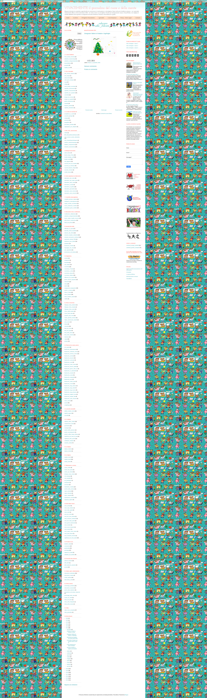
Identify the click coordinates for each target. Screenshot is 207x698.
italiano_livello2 (67, 451)
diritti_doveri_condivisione (70, 220)
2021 (67, 627)
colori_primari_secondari (69, 86)
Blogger (126, 694)
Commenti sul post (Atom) (106, 113)
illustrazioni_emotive (69, 245)
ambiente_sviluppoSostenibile (71, 61)
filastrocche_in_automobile (70, 370)
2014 (67, 680)
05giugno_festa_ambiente (70, 305)
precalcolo (66, 120)
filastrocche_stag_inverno (70, 390)
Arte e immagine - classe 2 (132, 45)
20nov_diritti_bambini (69, 311)
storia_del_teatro (68, 599)
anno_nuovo (67, 322)
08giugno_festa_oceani (69, 309)
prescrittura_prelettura (69, 124)
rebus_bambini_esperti (69, 296)
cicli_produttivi (67, 478)
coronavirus (67, 546)
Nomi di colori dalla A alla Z (132, 74)
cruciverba (66, 266)
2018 (67, 672)
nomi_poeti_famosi (68, 533)
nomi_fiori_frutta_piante (69, 520)
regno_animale (67, 491)
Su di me (75, 18)
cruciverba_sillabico (68, 275)
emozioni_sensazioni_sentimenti (71, 237)
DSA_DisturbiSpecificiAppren (70, 140)
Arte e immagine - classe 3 (132, 47)
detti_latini (66, 562)
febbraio (69, 664)
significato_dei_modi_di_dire (70, 436)
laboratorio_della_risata (69, 182)
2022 (67, 626)
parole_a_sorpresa (68, 290)
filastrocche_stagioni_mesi (70, 394)
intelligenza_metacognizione (70, 201)
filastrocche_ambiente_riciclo (70, 351)
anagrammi (66, 260)
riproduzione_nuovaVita (69, 497)
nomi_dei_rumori (68, 514)
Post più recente (89, 110)
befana (66, 324)
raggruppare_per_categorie (70, 126)
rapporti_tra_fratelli (68, 552)
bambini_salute (67, 543)
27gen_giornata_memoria (70, 317)
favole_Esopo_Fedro (69, 155)
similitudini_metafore (69, 440)
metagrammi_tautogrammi (70, 288)
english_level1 (67, 457)
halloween (66, 337)
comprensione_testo (68, 423)
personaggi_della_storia (69, 595)
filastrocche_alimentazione (70, 349)
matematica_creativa (69, 486)
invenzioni (66, 484)
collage (66, 84)
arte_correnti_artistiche (69, 73)
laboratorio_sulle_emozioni (70, 193)
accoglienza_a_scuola (69, 113)
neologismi (66, 428)
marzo (68, 662)
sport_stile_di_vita (68, 579)
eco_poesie (67, 347)
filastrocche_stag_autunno (70, 385)
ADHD (65, 132)
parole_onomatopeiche (69, 432)
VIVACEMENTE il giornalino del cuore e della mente (100, 8)
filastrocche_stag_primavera (70, 392)
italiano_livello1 (67, 449)
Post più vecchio (118, 110)
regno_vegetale (67, 495)
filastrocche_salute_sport (69, 381)
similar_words (67, 461)
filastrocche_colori (68, 362)
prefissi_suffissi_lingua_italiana (71, 434)
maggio (69, 658)
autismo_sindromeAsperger (70, 142)
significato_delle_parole (69, 438)
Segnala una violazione (70, 684)
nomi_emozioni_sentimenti (70, 518)
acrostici (66, 258)
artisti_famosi (67, 77)
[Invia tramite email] (88, 60)
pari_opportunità (68, 250)
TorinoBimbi (129, 278)
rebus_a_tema (67, 292)
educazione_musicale (69, 588)
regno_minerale (67, 493)
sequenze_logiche (68, 499)
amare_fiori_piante (68, 469)
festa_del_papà (67, 330)
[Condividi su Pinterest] (94, 60)
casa (65, 82)
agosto (68, 655)
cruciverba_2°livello (68, 268)
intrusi (65, 283)
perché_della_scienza (69, 489)
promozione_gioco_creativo (70, 207)
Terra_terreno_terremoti (69, 56)
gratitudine (66, 243)
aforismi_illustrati (68, 560)
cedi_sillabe (67, 264)
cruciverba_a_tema (68, 271)
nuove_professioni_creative (70, 205)
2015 (67, 678)
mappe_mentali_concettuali (70, 203)
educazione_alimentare (69, 573)
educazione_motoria (69, 575)
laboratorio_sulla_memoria (70, 191)
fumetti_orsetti (67, 159)
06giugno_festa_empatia (69, 307)
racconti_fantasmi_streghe (70, 167)
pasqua (66, 341)
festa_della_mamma (68, 334)
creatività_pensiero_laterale (70, 199)
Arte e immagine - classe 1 (132, 43)
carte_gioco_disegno (69, 80)
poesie (65, 402)
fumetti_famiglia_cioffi (69, 157)
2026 (67, 618)
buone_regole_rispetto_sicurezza (71, 218)
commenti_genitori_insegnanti (133, 247)
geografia (66, 65)
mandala (66, 103)
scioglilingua (67, 405)
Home (67, 18)
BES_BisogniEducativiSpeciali (71, 134)
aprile (68, 660)
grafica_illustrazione (68, 101)
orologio (66, 118)
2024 (67, 622)
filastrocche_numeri (68, 375)
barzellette (66, 262)
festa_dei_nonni (68, 328)
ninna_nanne (67, 400)
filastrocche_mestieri (69, 373)
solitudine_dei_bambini (69, 554)
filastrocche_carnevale (69, 360)
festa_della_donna (68, 332)
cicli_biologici (67, 476)
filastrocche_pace (68, 379)
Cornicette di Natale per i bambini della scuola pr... (72, 641)
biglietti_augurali (68, 413)
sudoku (66, 298)
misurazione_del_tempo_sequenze (72, 592)
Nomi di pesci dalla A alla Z (132, 104)
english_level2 (67, 459)
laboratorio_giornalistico (69, 188)
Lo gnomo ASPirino (130, 274)
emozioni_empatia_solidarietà (71, 235)
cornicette (66, 94)
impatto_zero (67, 67)
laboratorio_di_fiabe (68, 184)
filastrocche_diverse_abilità (70, 366)
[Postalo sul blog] (89, 60)
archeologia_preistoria (69, 585)
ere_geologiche (67, 480)
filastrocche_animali (68, 355)
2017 (67, 674)
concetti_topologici (68, 116)
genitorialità (67, 548)
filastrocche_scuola (68, 383)
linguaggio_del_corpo (69, 247)
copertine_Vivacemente (69, 88)
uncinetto (66, 415)
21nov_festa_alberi (68, 313)
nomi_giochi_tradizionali (69, 522)
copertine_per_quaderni (69, 92)
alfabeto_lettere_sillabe (69, 421)
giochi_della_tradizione (69, 590)
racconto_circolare (68, 170)
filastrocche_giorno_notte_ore (71, 368)
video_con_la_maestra (69, 610)
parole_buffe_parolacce (69, 430)
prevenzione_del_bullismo (70, 252)
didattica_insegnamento (69, 144)
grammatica (67, 425)
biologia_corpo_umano (69, 474)
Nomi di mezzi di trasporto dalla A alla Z (137, 64)
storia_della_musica (68, 604)
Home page (103, 110)
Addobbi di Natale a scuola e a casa (71, 632)
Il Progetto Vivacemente (88, 18)
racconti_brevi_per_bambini (70, 163)
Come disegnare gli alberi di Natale (71, 645)
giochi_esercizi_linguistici (70, 279)
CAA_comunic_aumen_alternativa (72, 137)
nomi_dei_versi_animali (69, 516)
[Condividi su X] (91, 60)
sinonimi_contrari (68, 442)
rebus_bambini (67, 294)
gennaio (69, 666)
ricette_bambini (67, 577)
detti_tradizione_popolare (70, 565)
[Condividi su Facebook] (92, 60)
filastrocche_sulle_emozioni (70, 398)
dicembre (69, 629)
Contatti (137, 18)
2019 (67, 670)
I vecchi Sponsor (112, 18)
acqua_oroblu (67, 467)
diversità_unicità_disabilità (70, 230)
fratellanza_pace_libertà (69, 241)
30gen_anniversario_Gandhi (70, 319)
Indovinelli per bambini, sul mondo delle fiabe (72, 638)
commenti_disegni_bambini (132, 245)
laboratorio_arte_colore (69, 178)
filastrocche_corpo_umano (70, 364)
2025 (67, 620)
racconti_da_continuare (69, 165)
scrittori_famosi (67, 172)
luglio (68, 656)
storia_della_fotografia (69, 601)
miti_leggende (67, 161)
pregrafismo (67, 122)
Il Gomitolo (128, 272)
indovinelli (66, 281)
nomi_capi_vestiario (68, 507)
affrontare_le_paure (68, 228)
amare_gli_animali (68, 471)
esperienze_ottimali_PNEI (70, 239)
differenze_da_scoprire (69, 277)
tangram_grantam (68, 105)
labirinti (66, 286)
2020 (67, 668)
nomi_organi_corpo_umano (70, 531)
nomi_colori (67, 512)
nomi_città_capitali (68, 510)
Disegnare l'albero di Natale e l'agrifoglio (72, 635)
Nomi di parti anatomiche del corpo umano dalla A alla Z (138, 94)
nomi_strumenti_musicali (69, 535)
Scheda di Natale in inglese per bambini (72, 648)
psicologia (66, 550)
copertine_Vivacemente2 (69, 90)
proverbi (66, 567)
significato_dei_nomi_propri (70, 537)
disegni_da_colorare (69, 97)
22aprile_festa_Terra (69, 315)
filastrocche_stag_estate (69, 387)
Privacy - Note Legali (125, 18)
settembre (69, 653)
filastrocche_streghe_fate (70, 396)
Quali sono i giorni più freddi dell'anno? (137, 112)
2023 (67, 624)
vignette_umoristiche (69, 107)
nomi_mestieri (67, 525)
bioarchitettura (67, 63)
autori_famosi (67, 152)
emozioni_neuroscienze (69, 146)
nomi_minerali (67, 529)
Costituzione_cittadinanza (70, 214)
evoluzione (66, 482)
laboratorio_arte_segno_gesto (71, 180)
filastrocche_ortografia (69, 377)
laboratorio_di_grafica (69, 186)
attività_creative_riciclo (69, 411)
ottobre (68, 651)
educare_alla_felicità (69, 232)
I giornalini (101, 18)
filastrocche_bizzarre (69, 358)
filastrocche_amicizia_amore (70, 353)
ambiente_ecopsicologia (69, 58)
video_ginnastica (68, 612)
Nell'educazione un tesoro (132, 276)
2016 (67, 676)
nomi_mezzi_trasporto (69, 527)
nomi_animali (67, 505)
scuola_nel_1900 (68, 597)
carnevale (66, 326)
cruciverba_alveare (68, 273)
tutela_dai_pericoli (68, 222)
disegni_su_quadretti (92, 62)
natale (99, 62)
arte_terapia (67, 75)
